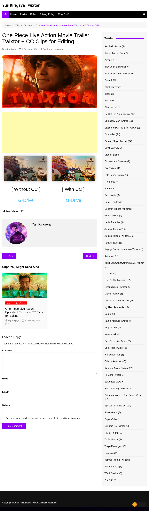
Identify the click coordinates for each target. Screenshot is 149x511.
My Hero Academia (114, 307)
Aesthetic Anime (112, 46)
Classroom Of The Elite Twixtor (120, 127)
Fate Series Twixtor (114, 175)
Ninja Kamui (110, 327)
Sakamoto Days (112, 381)
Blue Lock (109, 107)
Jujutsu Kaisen (112, 229)
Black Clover (111, 87)
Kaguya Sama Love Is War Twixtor (122, 249)
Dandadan (109, 134)
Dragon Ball (110, 154)
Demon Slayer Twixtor (115, 141)
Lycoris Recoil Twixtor (115, 287)
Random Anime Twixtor (116, 368)
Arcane (108, 60)
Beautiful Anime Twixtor (116, 73)
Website (6, 405)
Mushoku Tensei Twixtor (116, 300)
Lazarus (108, 273)
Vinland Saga (111, 466)
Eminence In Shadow (115, 161)
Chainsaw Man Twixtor (116, 121)
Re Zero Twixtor (112, 375)
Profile (23, 14)
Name (5, 378)
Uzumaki (109, 453)
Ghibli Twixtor (111, 215)
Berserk (108, 80)
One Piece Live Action (53, 49)
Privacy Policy (47, 14)
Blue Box (109, 100)
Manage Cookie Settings (12, 509)
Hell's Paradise (112, 222)
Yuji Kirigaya (10, 49)
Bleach (108, 94)
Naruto (107, 314)
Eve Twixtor (110, 168)
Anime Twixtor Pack (114, 53)
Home (13, 14)
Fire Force (109, 181)
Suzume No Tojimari (114, 426)
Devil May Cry (111, 148)
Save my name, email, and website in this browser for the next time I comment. (43, 418)
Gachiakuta (110, 195)
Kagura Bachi (111, 242)
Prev (11, 256)
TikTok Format (111, 433)
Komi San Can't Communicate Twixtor (124, 263)
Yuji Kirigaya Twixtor (21, 5)
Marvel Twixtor (111, 293)
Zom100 (108, 480)
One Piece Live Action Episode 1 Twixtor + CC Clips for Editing (24, 312)
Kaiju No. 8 (110, 256)
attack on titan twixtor (115, 66)
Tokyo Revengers (113, 446)
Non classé (110, 334)
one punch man (112, 354)
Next (88, 256)
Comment (8, 350)
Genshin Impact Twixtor (116, 209)
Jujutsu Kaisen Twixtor (116, 236)
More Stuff (63, 14)
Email (5, 392)
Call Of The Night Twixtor (117, 114)
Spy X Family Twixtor (115, 405)
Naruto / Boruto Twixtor (116, 321)
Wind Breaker (111, 473)
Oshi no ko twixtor (113, 361)
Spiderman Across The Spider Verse (123, 395)
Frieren (108, 188)
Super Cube (110, 419)
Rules (33, 14)
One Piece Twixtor (113, 348)
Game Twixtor (111, 202)
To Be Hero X (111, 439)
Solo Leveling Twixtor (115, 388)
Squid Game (110, 412)
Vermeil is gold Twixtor (116, 460)
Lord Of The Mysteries (115, 280)
